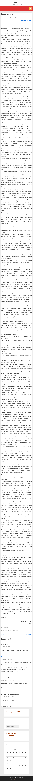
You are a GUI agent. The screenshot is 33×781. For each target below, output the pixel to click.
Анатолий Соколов (7, 630)
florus (12, 17)
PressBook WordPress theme (19, 779)
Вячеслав (4, 657)
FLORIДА (14, 2)
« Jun (7, 771)
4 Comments (19, 17)
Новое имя (5, 627)
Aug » (25, 771)
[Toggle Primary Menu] (30, 8)
